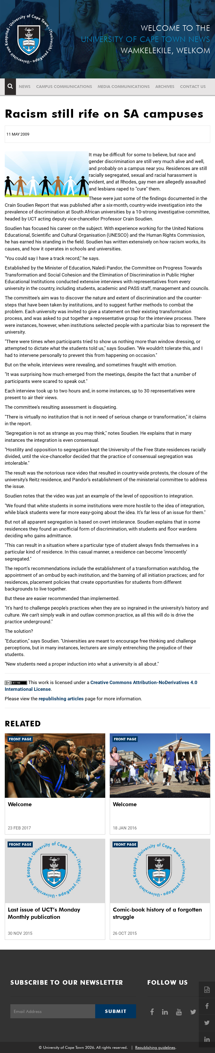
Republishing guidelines (155, 1047)
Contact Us (193, 86)
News (25, 86)
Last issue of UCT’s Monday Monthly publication (44, 913)
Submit (115, 1011)
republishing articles (61, 698)
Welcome (20, 804)
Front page (20, 739)
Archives (164, 86)
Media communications (124, 86)
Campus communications (64, 86)
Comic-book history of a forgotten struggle (157, 913)
